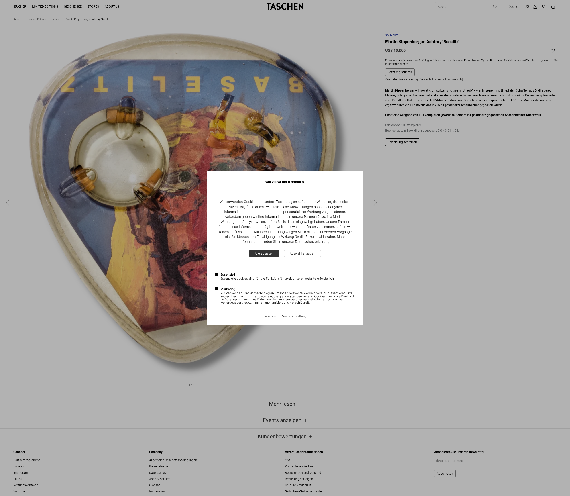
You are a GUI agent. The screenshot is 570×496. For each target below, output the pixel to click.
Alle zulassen (264, 253)
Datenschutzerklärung (293, 316)
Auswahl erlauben (302, 253)
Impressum (270, 316)
